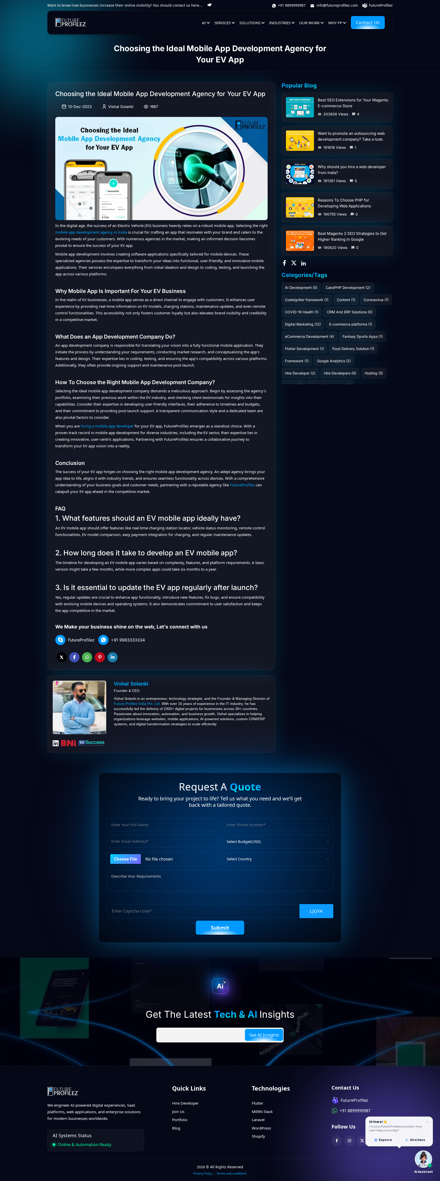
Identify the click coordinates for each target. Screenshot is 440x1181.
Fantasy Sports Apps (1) (362, 336)
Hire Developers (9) (340, 373)
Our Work (309, 22)
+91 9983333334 (128, 639)
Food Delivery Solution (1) (353, 348)
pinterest (100, 657)
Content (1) (346, 300)
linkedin (112, 657)
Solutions (249, 22)
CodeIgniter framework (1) (306, 300)
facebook (74, 657)
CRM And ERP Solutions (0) (350, 312)
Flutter (257, 1103)
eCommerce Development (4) (309, 336)
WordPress (261, 1128)
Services (222, 22)
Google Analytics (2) (334, 361)
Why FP (335, 22)
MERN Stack (262, 1111)
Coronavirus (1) (376, 300)
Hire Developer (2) (300, 373)
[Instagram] (349, 1141)
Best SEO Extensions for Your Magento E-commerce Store (353, 103)
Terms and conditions (231, 1173)
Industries (280, 22)
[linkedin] (303, 262)
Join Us (178, 1111)
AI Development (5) (301, 287)
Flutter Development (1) (304, 348)
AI (204, 22)
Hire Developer (185, 1103)
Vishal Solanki (120, 106)
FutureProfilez (380, 5)
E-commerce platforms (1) (350, 324)
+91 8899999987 (291, 5)
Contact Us (368, 22)
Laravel (258, 1119)
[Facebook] (337, 1141)
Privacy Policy (202, 1173)
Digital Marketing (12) (303, 324)
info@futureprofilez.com (336, 5)
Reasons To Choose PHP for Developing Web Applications (344, 203)
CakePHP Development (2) (348, 287)
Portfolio (179, 1119)
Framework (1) (297, 361)
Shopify (258, 1136)
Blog (176, 1128)
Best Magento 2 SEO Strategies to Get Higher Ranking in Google (352, 236)
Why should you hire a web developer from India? (352, 169)
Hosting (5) (374, 373)
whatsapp (87, 657)
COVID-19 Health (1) (302, 312)
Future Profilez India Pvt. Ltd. (137, 704)
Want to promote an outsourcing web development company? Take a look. (351, 136)
